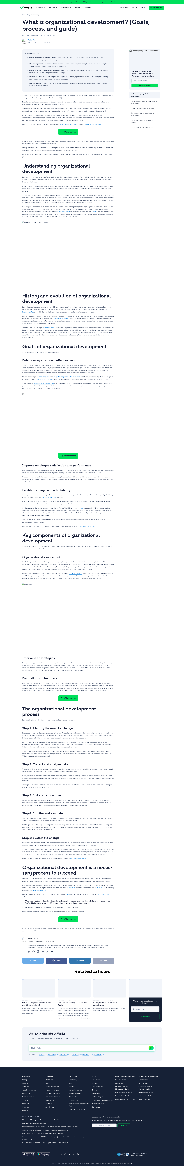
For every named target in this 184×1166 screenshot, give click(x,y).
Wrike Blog (26, 15)
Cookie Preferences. (111, 1163)
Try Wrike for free (68, 132)
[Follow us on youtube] (73, 1154)
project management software (64, 377)
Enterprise (87, 8)
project (94, 212)
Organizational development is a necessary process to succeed (142, 129)
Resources (65, 8)
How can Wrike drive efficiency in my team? (54, 1054)
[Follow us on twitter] (61, 1154)
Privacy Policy (89, 1163)
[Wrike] (26, 8)
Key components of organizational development (142, 114)
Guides (118, 1073)
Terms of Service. (99, 1163)
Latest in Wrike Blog (30, 1116)
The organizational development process (142, 121)
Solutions (52, 8)
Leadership (35, 15)
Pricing (77, 8)
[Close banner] (121, 2)
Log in (143, 8)
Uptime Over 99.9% (137, 1155)
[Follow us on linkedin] (69, 1154)
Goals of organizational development (143, 108)
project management (103, 894)
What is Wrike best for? (80, 1054)
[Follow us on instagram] (78, 1154)
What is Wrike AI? (98, 1054)
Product (25, 1073)
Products (39, 8)
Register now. (115, 2)
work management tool (68, 124)
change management (49, 497)
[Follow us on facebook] (65, 1154)
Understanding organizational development (141, 95)
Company (95, 1073)
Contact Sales (124, 8)
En (135, 8)
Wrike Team (32, 40)
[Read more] (38, 1000)
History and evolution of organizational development (144, 102)
